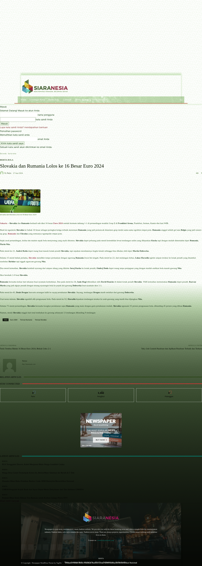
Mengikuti (101, 390)
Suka (33, 390)
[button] (181, 100)
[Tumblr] (53, 547)
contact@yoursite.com (105, 540)
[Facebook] (23, 547)
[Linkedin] (38, 547)
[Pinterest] (45, 547)
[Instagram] (31, 547)
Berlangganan (169, 390)
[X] (60, 547)
